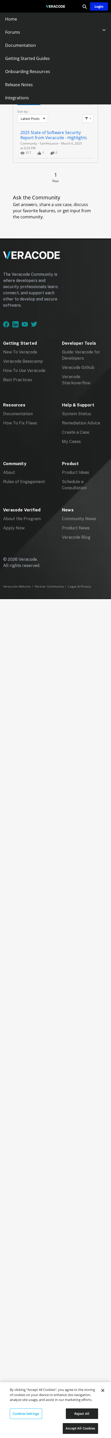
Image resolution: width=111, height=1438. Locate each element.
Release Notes (19, 84)
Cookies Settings (26, 1413)
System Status (76, 413)
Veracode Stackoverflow (76, 379)
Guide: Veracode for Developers (81, 355)
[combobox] (32, 118)
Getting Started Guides (27, 58)
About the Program (22, 518)
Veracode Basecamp (23, 361)
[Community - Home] (55, 6)
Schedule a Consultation (74, 484)
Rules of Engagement (24, 481)
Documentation (20, 45)
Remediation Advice (81, 423)
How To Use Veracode (24, 370)
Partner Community (49, 586)
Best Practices (17, 379)
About (9, 472)
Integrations (17, 98)
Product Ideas (75, 472)
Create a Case (75, 432)
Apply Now (14, 528)
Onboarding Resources (27, 71)
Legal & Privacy (79, 586)
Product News (76, 528)
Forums (12, 32)
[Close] (102, 1390)
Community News (79, 518)
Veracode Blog (76, 537)
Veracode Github (78, 367)
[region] (55, 1410)
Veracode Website (16, 586)
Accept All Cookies (80, 1428)
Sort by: (22, 111)
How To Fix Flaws (20, 423)
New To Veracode (20, 352)
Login (99, 6)
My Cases (71, 441)
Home (11, 19)
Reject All (81, 1413)
